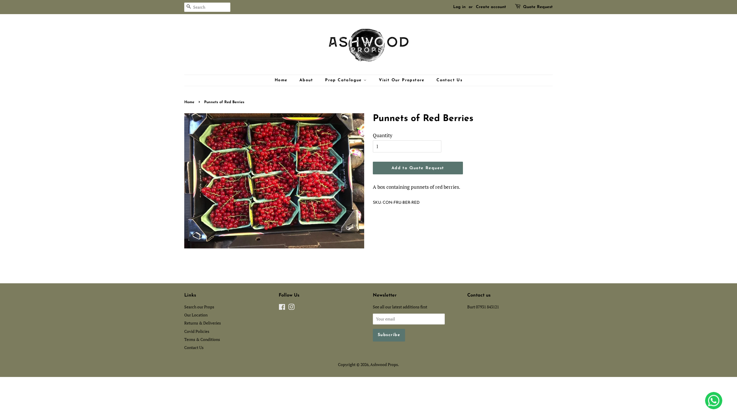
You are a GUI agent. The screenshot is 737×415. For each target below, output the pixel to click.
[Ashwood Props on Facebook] (282, 308)
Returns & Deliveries (202, 323)
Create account (491, 7)
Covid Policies (196, 331)
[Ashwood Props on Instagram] (291, 308)
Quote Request (538, 7)
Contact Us (449, 80)
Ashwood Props (384, 364)
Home (281, 80)
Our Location (196, 315)
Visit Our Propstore (402, 80)
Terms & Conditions (202, 339)
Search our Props (199, 307)
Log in (459, 7)
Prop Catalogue (344, 80)
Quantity (382, 135)
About (306, 80)
